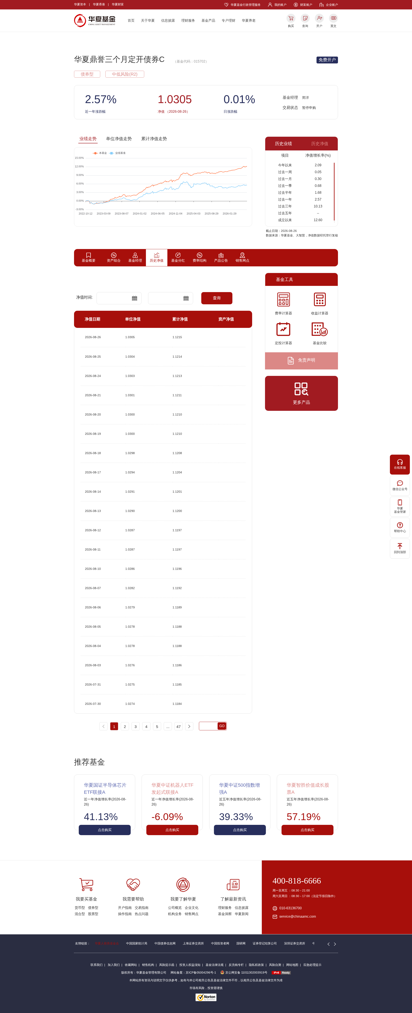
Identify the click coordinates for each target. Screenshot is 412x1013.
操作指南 (125, 914)
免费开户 (327, 59)
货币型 (80, 907)
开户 (319, 26)
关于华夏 (148, 20)
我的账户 (280, 4)
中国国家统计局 (136, 943)
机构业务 (175, 914)
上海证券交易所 (193, 943)
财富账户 (306, 4)
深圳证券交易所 (294, 943)
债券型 (93, 907)
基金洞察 (225, 914)
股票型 (93, 914)
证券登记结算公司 (265, 943)
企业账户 (332, 4)
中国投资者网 (220, 943)
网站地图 (292, 964)
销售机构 (148, 964)
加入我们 (114, 964)
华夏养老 (249, 20)
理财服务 (188, 20)
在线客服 (400, 467)
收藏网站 (131, 964)
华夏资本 (80, 4)
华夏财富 (118, 4)
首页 (131, 20)
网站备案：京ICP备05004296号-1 (193, 972)
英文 (333, 26)
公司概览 (175, 907)
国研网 (240, 943)
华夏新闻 (241, 914)
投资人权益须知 (189, 964)
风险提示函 (166, 964)
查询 (305, 26)
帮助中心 (400, 531)
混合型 (80, 914)
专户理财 (228, 20)
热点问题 (141, 914)
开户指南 (125, 907)
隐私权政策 (256, 964)
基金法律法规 (215, 964)
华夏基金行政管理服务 (246, 4)
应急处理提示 (312, 964)
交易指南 (141, 907)
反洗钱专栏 (236, 964)
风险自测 (275, 964)
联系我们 (97, 964)
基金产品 (208, 20)
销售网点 (191, 914)
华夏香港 (99, 4)
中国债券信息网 (165, 943)
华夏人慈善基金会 (107, 943)
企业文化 (191, 907)
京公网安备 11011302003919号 (246, 972)
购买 (291, 26)
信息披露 (168, 20)
